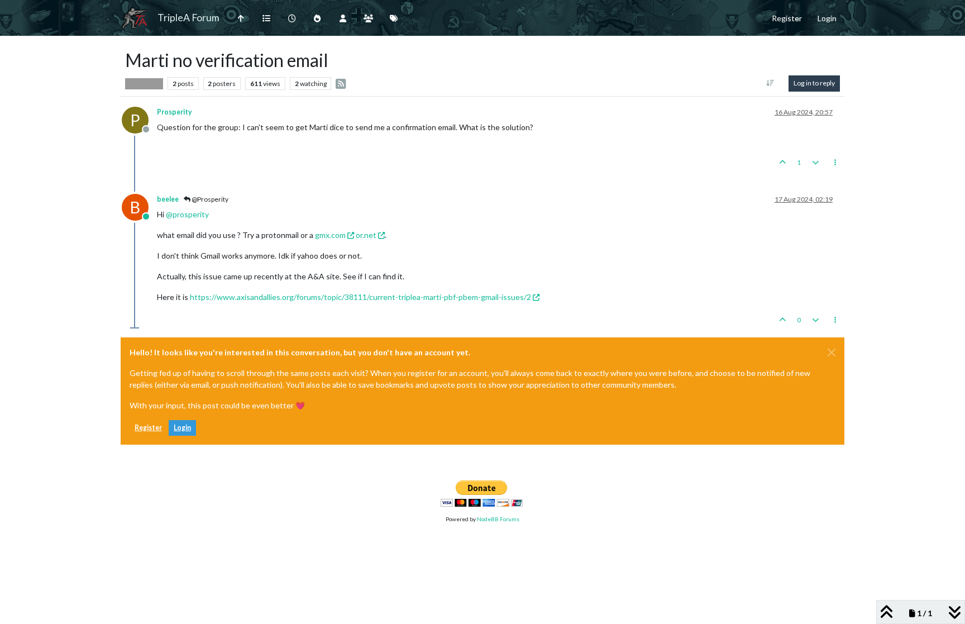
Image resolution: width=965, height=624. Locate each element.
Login (182, 427)
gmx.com (330, 235)
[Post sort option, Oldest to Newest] (770, 83)
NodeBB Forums (498, 519)
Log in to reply (814, 83)
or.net (366, 235)
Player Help (144, 83)
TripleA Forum (188, 17)
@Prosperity (209, 199)
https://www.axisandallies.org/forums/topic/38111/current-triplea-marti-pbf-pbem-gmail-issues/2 (360, 297)
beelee (168, 199)
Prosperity (174, 112)
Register (148, 427)
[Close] (831, 352)
